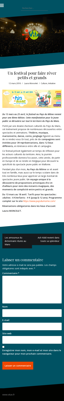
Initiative (51, 83)
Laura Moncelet (31, 83)
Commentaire (10, 273)
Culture (44, 83)
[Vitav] (32, 34)
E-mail (5, 320)
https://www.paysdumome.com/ (39, 201)
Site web (6, 333)
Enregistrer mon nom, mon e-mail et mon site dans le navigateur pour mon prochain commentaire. (31, 352)
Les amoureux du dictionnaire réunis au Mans (15, 241)
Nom (5, 306)
